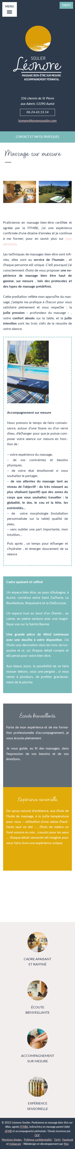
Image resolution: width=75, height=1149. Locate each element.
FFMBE (24, 1127)
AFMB (8, 1131)
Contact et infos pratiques (37, 136)
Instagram (15, 1144)
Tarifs (66, 5)
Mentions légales (12, 1140)
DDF (37, 1135)
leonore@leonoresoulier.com (37, 120)
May (66, 1144)
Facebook (67, 1140)
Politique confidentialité (38, 1140)
